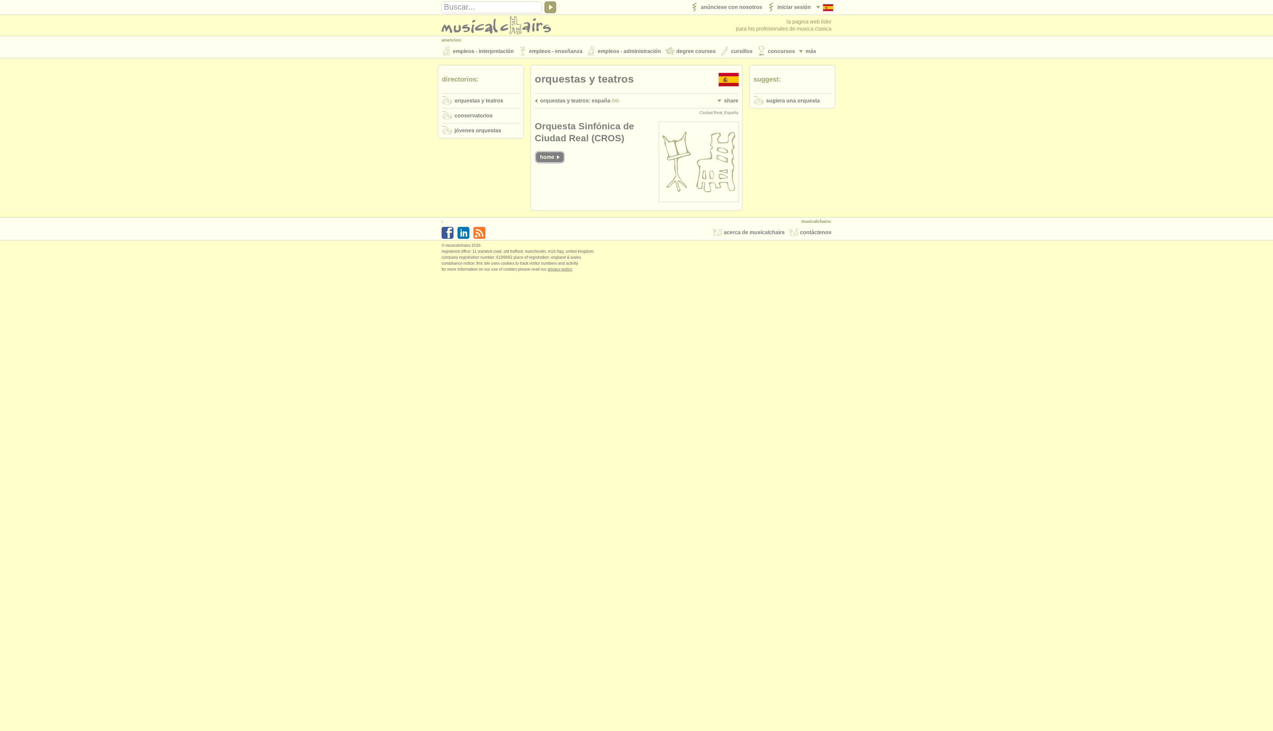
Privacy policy (560, 269)
